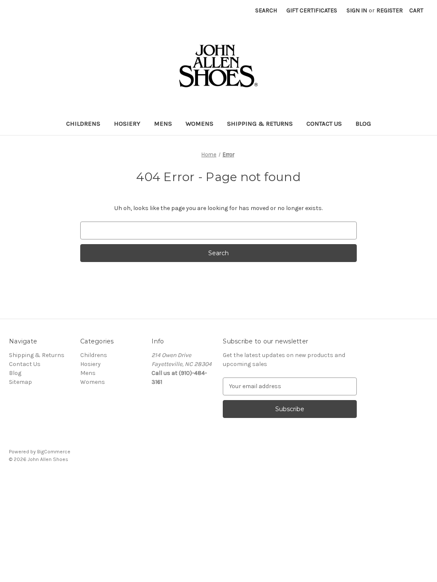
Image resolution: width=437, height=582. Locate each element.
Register (389, 10)
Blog (363, 123)
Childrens (83, 123)
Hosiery (127, 123)
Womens (199, 123)
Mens (163, 123)
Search (266, 10)
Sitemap (20, 382)
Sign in (357, 10)
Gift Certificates (311, 10)
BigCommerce (53, 452)
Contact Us (324, 123)
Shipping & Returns (260, 123)
